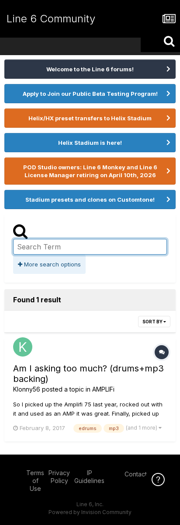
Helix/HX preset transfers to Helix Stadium (90, 118)
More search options (51, 264)
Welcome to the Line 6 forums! (90, 69)
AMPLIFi (103, 389)
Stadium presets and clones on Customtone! (90, 199)
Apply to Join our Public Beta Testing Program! (90, 93)
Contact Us (140, 474)
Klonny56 (26, 389)
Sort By (152, 321)
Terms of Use (35, 480)
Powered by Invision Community (90, 512)
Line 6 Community (51, 18)
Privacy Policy (59, 476)
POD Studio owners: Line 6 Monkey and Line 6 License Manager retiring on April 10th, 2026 (90, 171)
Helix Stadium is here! (90, 142)
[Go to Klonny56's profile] (22, 347)
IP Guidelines (89, 476)
